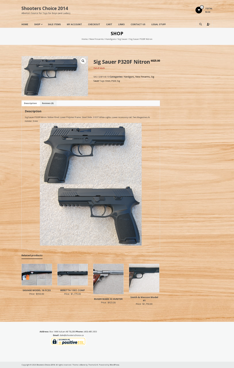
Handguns (110, 39)
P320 (113, 80)
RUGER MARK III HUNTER (108, 298)
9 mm (107, 80)
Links (121, 24)
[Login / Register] (208, 24)
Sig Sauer (123, 39)
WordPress (114, 365)
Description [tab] (30, 103)
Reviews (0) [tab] (47, 103)
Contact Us (138, 24)
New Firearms (96, 39)
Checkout (94, 24)
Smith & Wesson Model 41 (144, 299)
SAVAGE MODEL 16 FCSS (37, 290)
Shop (37, 24)
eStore (82, 365)
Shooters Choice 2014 (44, 8)
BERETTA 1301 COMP (72, 290)
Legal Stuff (158, 24)
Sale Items (54, 24)
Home (24, 24)
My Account (74, 24)
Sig (118, 80)
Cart (109, 24)
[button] (83, 61)
